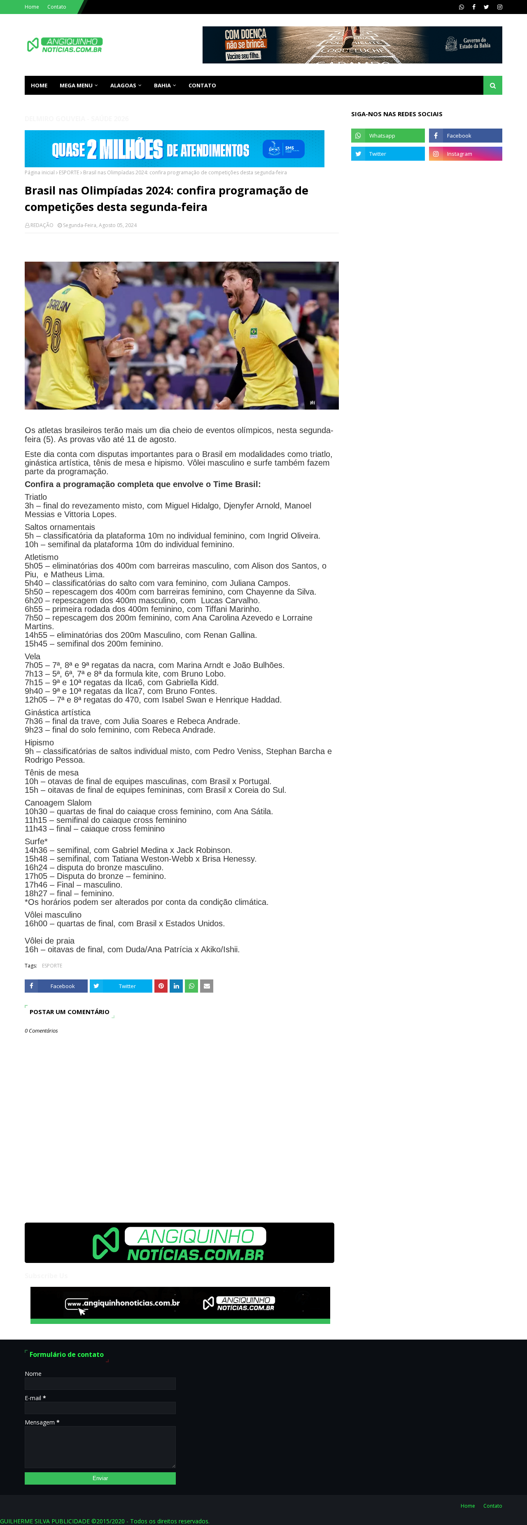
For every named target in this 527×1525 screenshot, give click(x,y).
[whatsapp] (461, 7)
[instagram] (498, 7)
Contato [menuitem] (202, 85)
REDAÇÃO (42, 225)
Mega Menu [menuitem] (76, 85)
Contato (56, 6)
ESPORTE (69, 172)
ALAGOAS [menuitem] (123, 85)
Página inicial (40, 172)
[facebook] (474, 7)
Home (32, 6)
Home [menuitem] (39, 85)
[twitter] (486, 7)
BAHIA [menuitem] (162, 85)
